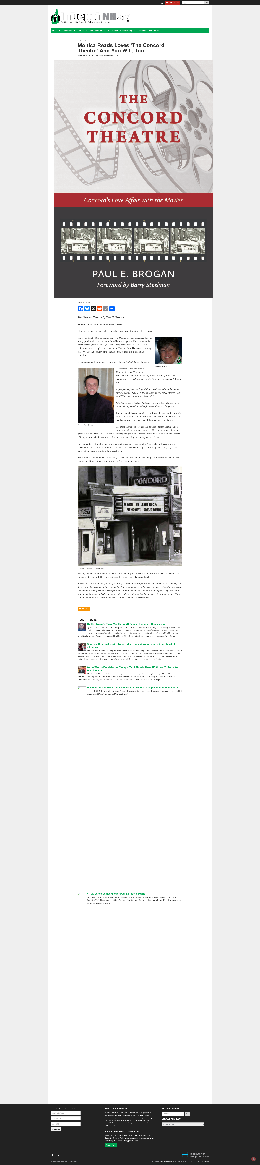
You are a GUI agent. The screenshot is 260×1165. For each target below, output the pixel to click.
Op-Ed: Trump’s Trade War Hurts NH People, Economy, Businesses (126, 624)
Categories (68, 30)
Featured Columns (98, 30)
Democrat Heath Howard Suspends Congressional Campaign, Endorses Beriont (133, 687)
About (55, 30)
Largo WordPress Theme (170, 1161)
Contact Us (82, 30)
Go (187, 1113)
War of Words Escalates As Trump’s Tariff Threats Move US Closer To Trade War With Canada (133, 668)
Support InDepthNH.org (122, 30)
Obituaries (142, 30)
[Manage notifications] (253, 1159)
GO (206, 2)
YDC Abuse (154, 30)
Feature (82, 40)
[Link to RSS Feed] (162, 3)
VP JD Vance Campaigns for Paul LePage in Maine (116, 893)
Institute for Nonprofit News (198, 1161)
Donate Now (111, 1145)
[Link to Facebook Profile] (157, 3)
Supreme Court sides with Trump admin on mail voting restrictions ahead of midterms (131, 645)
